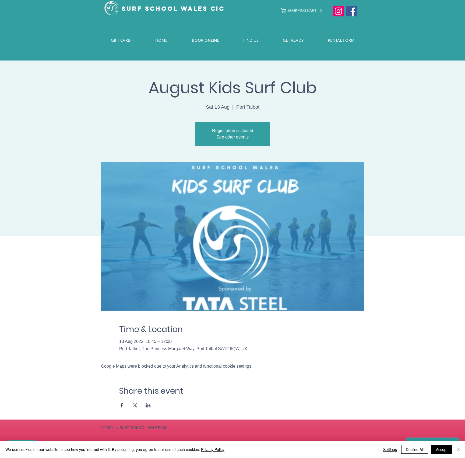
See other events (232, 137)
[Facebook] (351, 11)
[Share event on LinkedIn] (148, 405)
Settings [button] (390, 449)
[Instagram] (338, 11)
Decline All (415, 449)
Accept (442, 449)
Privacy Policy (212, 449)
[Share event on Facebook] (121, 405)
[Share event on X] (135, 405)
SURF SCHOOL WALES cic (173, 8)
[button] (305, 10)
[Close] (458, 449)
